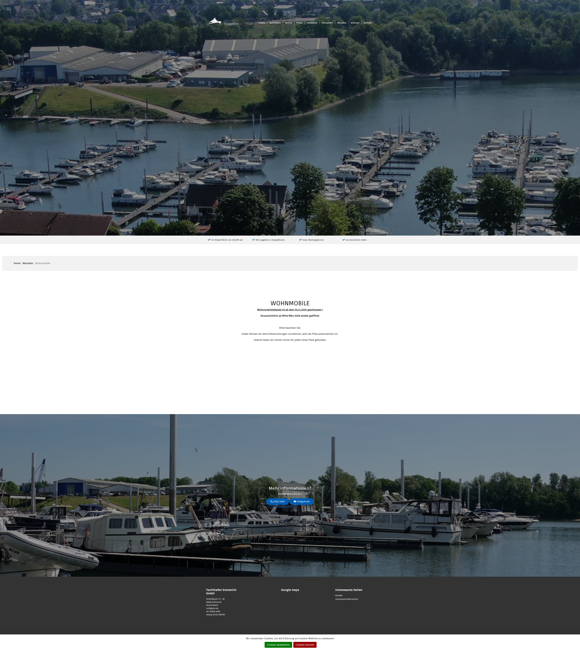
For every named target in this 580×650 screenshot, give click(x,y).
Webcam (355, 22)
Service (288, 22)
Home (262, 22)
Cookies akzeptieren (278, 644)
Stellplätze (312, 22)
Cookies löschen (305, 644)
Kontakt (368, 22)
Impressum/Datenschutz (346, 599)
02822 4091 (279, 501)
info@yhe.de (303, 501)
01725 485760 (219, 614)
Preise (299, 22)
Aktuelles (341, 22)
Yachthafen (275, 22)
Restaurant (327, 22)
